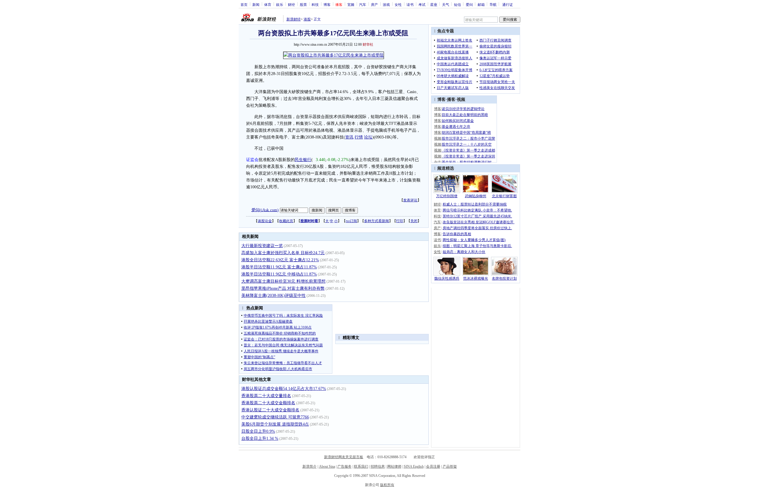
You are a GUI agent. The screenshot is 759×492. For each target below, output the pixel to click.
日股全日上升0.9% (258, 431)
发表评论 (410, 200)
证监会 (252, 159)
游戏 (386, 4)
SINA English (414, 466)
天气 (445, 4)
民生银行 (303, 159)
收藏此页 (286, 221)
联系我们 (361, 466)
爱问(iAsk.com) (265, 210)
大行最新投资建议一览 (262, 245)
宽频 (350, 4)
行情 (359, 137)
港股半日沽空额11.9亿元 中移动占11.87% (279, 274)
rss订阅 (351, 221)
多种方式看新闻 (376, 221)
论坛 (368, 137)
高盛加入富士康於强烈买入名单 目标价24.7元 (283, 253)
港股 (307, 19)
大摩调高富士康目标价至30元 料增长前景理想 (283, 281)
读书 (410, 4)
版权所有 (387, 485)
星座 (433, 4)
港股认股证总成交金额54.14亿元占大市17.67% (283, 388)
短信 (457, 4)
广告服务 (344, 466)
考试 (421, 4)
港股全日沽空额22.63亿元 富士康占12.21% (280, 260)
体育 (267, 4)
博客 (327, 4)
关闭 (413, 221)
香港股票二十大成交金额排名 (268, 403)
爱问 (469, 4)
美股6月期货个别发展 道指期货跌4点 (275, 424)
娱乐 (279, 4)
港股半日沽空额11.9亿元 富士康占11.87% (279, 267)
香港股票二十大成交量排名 (266, 396)
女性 (398, 4)
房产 (374, 4)
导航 (493, 4)
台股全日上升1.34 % (259, 438)
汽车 (362, 4)
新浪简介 (309, 466)
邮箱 (481, 4)
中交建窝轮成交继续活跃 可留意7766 (275, 417)
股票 (303, 4)
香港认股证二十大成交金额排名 (270, 410)
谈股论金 (265, 221)
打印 (399, 221)
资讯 (349, 137)
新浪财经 (293, 19)
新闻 (255, 4)
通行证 (507, 4)
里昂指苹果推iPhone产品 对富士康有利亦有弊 (283, 288)
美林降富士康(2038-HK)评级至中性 (273, 295)
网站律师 (394, 466)
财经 (291, 4)
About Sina (327, 466)
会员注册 (433, 466)
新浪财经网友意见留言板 (343, 457)
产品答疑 (450, 466)
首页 (244, 4)
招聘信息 (378, 466)
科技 (315, 4)
